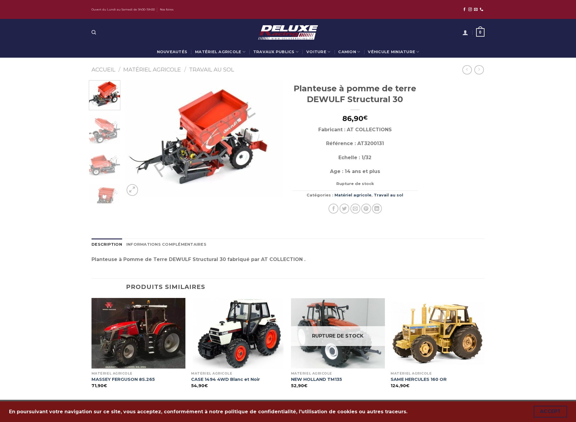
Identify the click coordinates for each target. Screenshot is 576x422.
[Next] (272, 138)
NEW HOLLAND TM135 (316, 379)
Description (107, 244)
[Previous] (135, 138)
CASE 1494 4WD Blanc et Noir (225, 379)
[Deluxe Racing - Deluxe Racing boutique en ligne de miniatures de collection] (288, 32)
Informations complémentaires (166, 244)
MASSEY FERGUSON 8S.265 (123, 379)
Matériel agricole (218, 52)
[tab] (107, 244)
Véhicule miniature (391, 52)
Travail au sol (211, 69)
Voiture (316, 52)
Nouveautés (172, 52)
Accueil (103, 69)
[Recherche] (94, 32)
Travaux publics (274, 52)
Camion (347, 52)
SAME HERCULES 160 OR (419, 379)
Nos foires (166, 9)
